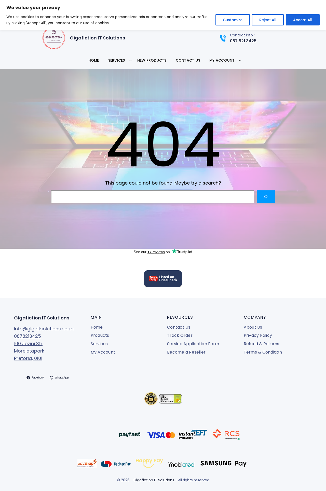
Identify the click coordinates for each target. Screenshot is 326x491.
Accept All (302, 19)
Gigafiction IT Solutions (97, 38)
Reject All (267, 19)
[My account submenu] (240, 60)
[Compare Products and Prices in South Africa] (163, 279)
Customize (232, 19)
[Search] (266, 196)
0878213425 (27, 336)
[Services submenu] (130, 60)
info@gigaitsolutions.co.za (44, 329)
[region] (163, 15)
